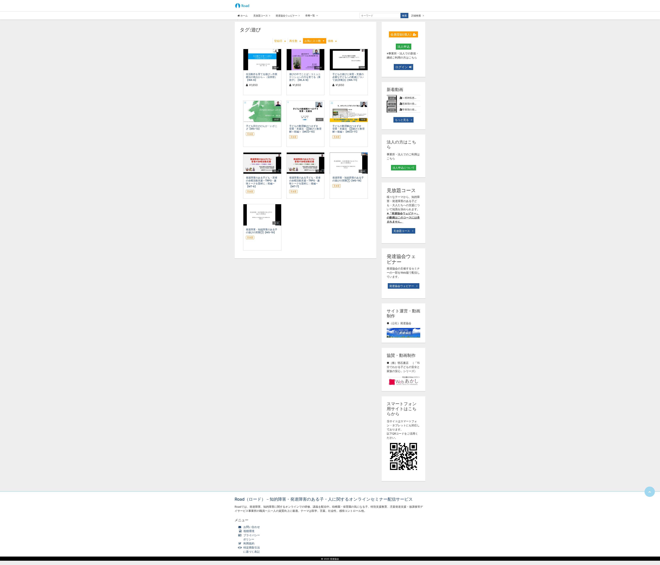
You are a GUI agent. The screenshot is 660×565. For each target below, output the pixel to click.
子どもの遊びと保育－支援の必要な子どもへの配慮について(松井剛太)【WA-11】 (348, 77)
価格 (330, 41)
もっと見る (402, 120)
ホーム (244, 15)
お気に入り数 (312, 41)
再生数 (293, 41)
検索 (404, 15)
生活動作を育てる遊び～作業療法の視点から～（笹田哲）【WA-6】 (261, 77)
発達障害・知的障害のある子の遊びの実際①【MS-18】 (348, 179)
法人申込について (404, 167)
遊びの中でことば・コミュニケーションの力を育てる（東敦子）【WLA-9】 (305, 77)
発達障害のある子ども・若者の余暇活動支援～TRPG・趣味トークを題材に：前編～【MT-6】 (261, 182)
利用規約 (248, 543)
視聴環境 (248, 531)
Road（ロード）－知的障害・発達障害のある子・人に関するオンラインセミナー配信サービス (324, 499)
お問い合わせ (251, 527)
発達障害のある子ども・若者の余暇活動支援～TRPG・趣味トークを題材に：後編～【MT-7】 (305, 182)
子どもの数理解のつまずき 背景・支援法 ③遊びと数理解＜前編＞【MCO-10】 (305, 128)
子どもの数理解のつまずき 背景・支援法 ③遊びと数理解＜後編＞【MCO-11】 (348, 128)
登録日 (278, 41)
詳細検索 (416, 15)
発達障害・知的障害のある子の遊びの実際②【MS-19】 (261, 231)
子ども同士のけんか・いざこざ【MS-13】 (261, 127)
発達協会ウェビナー (286, 15)
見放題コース (260, 15)
